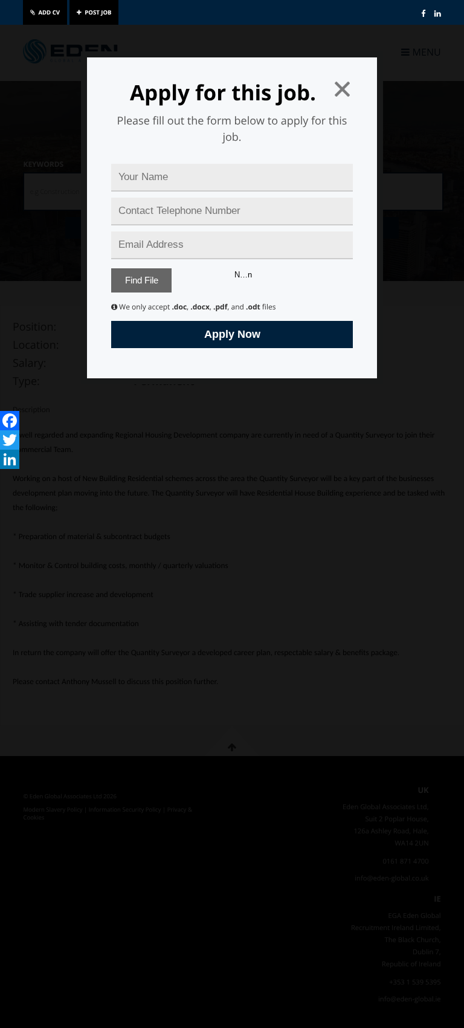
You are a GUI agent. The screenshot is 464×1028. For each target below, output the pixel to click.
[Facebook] (9, 420)
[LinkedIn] (9, 459)
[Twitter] (9, 440)
